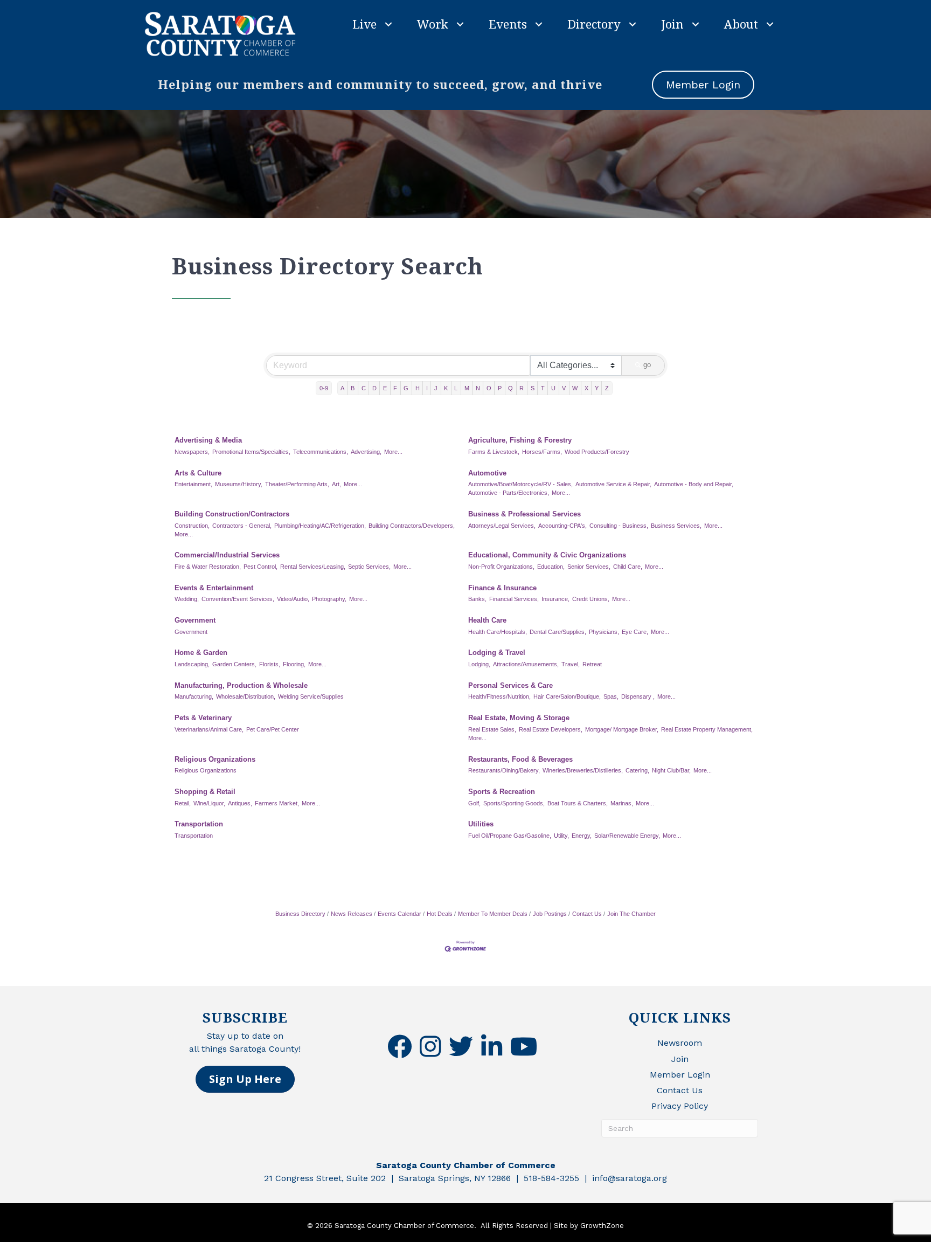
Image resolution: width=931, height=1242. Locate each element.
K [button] (446, 388)
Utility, (561, 835)
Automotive (487, 473)
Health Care (487, 620)
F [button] (395, 388)
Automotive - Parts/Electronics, (508, 492)
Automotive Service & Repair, (613, 484)
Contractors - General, (242, 525)
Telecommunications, (320, 451)
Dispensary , (638, 696)
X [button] (586, 388)
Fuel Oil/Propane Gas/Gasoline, (509, 835)
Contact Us (587, 913)
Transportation (199, 824)
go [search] (647, 365)
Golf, (474, 803)
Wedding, (187, 599)
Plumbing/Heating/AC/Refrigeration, (320, 525)
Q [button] (510, 388)
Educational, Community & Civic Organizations (547, 555)
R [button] (521, 388)
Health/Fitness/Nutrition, (499, 696)
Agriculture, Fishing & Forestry (520, 440)
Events (508, 24)
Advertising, (366, 451)
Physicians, (604, 632)
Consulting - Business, (618, 525)
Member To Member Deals (492, 913)
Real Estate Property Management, (707, 729)
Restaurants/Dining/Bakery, (504, 770)
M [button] (466, 388)
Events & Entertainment (214, 588)
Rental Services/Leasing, (312, 566)
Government (195, 620)
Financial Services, (514, 599)
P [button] (500, 388)
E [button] (385, 388)
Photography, (329, 599)
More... (393, 451)
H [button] (417, 388)
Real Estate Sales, (492, 729)
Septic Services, (369, 566)
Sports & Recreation (501, 792)
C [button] (364, 388)
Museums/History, (238, 484)
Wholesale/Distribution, (245, 696)
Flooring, (294, 664)
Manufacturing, (194, 696)
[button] (245, 1079)
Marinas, (621, 803)
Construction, (192, 525)
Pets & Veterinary (203, 718)
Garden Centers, (234, 664)
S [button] (532, 388)
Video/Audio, (293, 599)
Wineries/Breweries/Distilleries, (583, 770)
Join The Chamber (631, 913)
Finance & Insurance (502, 588)
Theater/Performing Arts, (297, 484)
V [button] (564, 388)
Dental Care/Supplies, (558, 632)
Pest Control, (260, 566)
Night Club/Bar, (671, 770)
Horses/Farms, (542, 451)
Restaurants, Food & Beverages (520, 759)
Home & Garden (201, 652)
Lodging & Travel (496, 652)
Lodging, (479, 664)
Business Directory (300, 913)
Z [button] (607, 388)
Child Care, (627, 566)
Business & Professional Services (524, 514)
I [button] (427, 388)
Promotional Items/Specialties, (251, 451)
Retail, (183, 803)
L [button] (455, 388)
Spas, (611, 696)
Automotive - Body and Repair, (693, 484)
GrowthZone (602, 1226)
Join (672, 24)
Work (432, 24)
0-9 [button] (323, 388)
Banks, (477, 599)
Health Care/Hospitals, (497, 632)
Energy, (582, 835)
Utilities (481, 824)
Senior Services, (588, 566)
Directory (594, 24)
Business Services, (676, 525)
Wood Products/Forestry (597, 451)
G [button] (406, 388)
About (741, 24)
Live (364, 24)
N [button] (478, 388)
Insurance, (555, 599)
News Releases (351, 913)
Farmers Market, (277, 803)
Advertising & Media (208, 440)
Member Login (680, 1075)
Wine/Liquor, (209, 803)
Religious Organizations (215, 759)
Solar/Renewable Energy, (627, 835)
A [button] (342, 388)
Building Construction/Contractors (232, 514)
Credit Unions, (590, 599)
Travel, (570, 664)
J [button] (435, 388)
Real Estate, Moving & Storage (518, 718)
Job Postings (550, 913)
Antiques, (240, 803)
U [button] (553, 388)
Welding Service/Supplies (311, 696)
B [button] (353, 388)
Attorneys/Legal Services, (502, 525)
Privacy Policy (679, 1106)
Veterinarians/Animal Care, (209, 729)
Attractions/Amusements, (526, 664)
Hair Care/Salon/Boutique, (567, 696)
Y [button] (597, 388)
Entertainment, (193, 484)
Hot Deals (440, 913)
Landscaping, (192, 664)
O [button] (489, 388)
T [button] (543, 388)
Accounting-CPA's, (562, 525)
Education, (551, 566)
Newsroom (679, 1043)
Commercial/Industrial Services (227, 555)
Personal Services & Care (510, 685)
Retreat (592, 664)
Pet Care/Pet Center (272, 729)
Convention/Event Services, (238, 599)
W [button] (575, 388)
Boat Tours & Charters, (577, 803)
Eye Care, (635, 632)
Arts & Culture (198, 473)
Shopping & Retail (205, 792)
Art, (336, 484)
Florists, (269, 664)
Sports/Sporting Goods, (514, 803)
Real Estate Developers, (550, 729)
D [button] (374, 388)
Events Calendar (399, 913)
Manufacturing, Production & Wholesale (241, 685)
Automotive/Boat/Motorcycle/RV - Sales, (520, 484)
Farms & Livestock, (493, 451)
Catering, (637, 770)
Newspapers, (192, 451)
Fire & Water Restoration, (208, 566)
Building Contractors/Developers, (412, 525)
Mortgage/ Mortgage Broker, (621, 729)
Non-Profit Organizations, (501, 566)
